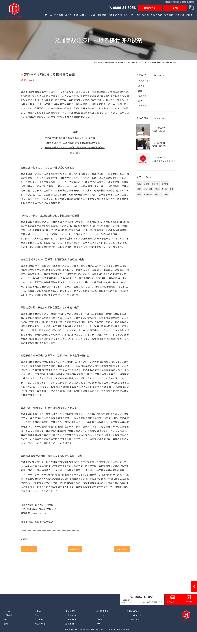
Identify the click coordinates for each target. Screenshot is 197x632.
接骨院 (146, 184)
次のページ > (122, 549)
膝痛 (171, 189)
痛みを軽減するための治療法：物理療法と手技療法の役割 (75, 147)
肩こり (141, 86)
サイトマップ (133, 619)
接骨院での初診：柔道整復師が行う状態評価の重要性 (72, 142)
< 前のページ (29, 549)
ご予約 (175, 7)
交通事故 (24, 539)
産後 (140, 100)
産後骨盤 (165, 184)
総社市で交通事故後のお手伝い (37, 521)
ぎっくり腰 (148, 189)
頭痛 (139, 189)
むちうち (155, 184)
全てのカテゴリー (146, 81)
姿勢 (139, 194)
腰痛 (140, 90)
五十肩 (164, 189)
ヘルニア (158, 194)
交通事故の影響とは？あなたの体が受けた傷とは (70, 138)
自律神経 (142, 105)
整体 (157, 189)
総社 (139, 184)
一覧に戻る (75, 549)
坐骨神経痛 (148, 194)
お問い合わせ (149, 7)
